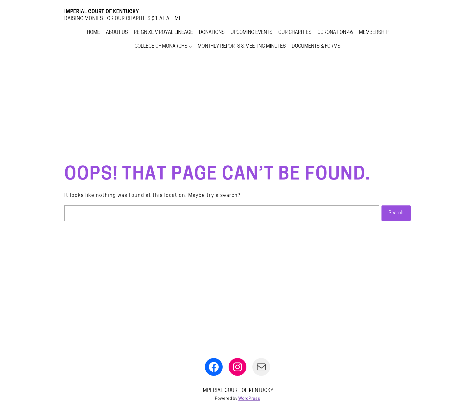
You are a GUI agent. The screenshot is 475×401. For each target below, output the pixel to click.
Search (396, 213)
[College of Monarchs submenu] (190, 46)
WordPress (249, 399)
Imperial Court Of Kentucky (101, 11)
